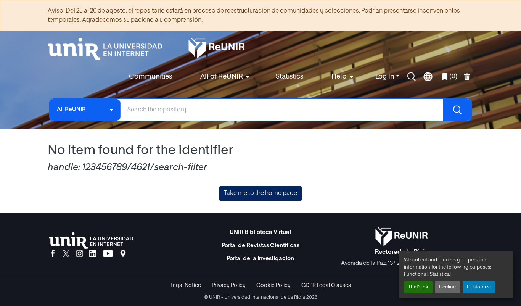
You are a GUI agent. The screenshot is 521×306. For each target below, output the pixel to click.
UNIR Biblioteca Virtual (260, 232)
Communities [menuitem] (150, 76)
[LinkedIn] (92, 254)
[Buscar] (457, 110)
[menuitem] (224, 77)
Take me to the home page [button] (260, 193)
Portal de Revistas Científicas (260, 245)
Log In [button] (385, 76)
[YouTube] (108, 254)
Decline (447, 287)
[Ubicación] (123, 254)
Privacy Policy (229, 285)
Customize (479, 287)
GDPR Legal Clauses (326, 285)
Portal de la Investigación (260, 258)
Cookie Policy (273, 285)
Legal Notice (185, 285)
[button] (411, 76)
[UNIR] (91, 240)
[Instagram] (79, 254)
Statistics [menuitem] (289, 76)
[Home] (109, 49)
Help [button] (339, 76)
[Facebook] (52, 254)
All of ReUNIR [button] (221, 76)
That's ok (418, 287)
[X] (66, 254)
